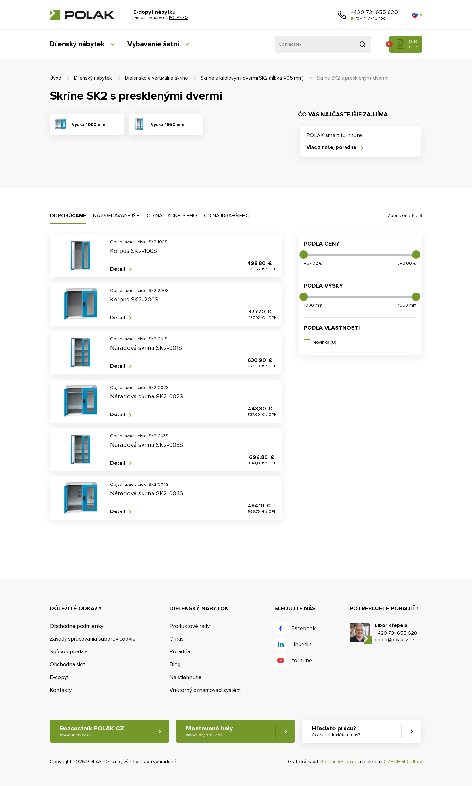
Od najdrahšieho (226, 216)
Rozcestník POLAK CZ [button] (92, 731)
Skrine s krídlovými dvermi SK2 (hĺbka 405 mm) (252, 78)
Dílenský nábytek (77, 44)
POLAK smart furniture (334, 135)
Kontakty (61, 690)
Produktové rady (190, 626)
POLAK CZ (82, 15)
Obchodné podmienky (76, 626)
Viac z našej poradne (331, 147)
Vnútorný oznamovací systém (205, 690)
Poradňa (180, 651)
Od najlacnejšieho (172, 216)
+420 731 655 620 (374, 12)
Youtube (301, 660)
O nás (177, 638)
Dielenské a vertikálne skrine (156, 78)
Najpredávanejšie (116, 216)
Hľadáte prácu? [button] (336, 731)
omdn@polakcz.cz (395, 639)
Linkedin (301, 644)
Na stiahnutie (186, 677)
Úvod (55, 78)
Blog (175, 664)
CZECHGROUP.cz (403, 761)
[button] (417, 15)
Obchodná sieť (67, 664)
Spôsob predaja (69, 651)
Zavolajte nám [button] (342, 14)
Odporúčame (68, 216)
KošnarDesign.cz (339, 761)
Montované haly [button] (209, 731)
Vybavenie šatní (153, 44)
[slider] (303, 254)
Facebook (303, 628)
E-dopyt (59, 677)
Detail (117, 269)
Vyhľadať (362, 44)
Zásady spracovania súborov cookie (92, 638)
